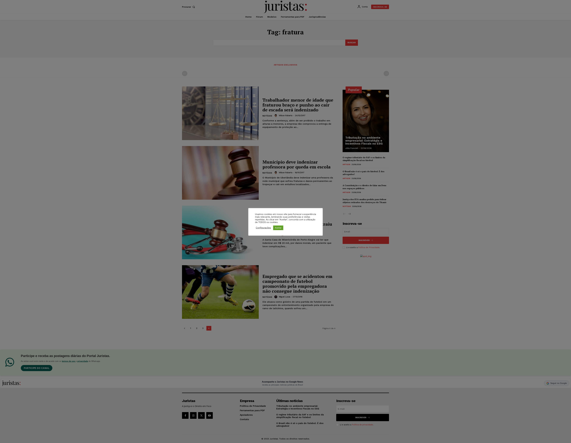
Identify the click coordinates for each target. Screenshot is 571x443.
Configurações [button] (263, 227)
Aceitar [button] (278, 228)
